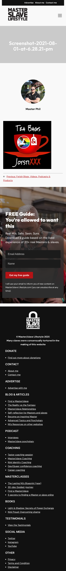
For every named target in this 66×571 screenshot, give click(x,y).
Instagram (13, 542)
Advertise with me (17, 387)
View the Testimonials (19, 525)
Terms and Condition (19, 563)
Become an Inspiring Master (22, 416)
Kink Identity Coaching (19, 462)
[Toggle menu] (59, 15)
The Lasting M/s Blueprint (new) (24, 483)
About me (13, 370)
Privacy (11, 559)
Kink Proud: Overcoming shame (24, 512)
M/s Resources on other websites (25, 424)
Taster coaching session (20, 454)
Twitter (11, 538)
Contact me (14, 374)
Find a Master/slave (18, 401)
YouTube (12, 546)
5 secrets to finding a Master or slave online (31, 494)
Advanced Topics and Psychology (25, 420)
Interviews (13, 437)
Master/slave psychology (21, 441)
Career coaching (16, 470)
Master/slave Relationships (22, 408)
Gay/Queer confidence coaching (25, 466)
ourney (29, 487)
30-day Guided (16, 487)
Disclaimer (13, 567)
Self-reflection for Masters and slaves (27, 412)
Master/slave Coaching (20, 458)
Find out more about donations (24, 357)
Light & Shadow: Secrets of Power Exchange (31, 508)
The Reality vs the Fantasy (22, 405)
